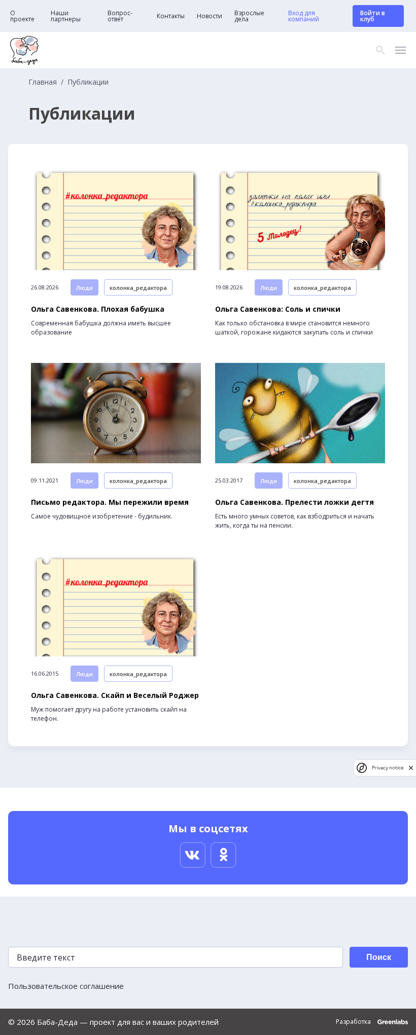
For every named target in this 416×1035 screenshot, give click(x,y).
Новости (209, 16)
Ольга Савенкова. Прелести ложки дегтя (294, 502)
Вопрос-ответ (120, 16)
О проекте (22, 16)
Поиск (378, 957)
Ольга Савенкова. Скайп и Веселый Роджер (115, 695)
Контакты (171, 16)
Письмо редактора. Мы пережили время (110, 502)
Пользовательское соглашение (66, 986)
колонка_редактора (138, 287)
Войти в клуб (372, 16)
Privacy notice (387, 767)
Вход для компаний (303, 16)
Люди (84, 287)
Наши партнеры (66, 16)
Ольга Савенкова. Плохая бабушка (97, 309)
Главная (42, 82)
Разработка (354, 1022)
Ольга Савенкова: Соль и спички (277, 309)
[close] (411, 767)
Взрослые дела (249, 16)
